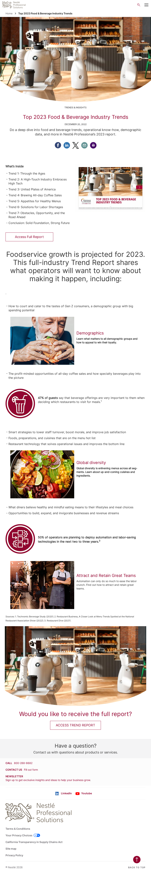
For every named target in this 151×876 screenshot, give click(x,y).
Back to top (136, 867)
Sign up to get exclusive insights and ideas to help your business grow (48, 780)
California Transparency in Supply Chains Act (34, 842)
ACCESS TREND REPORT (75, 725)
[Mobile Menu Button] (146, 5)
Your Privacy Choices (19, 835)
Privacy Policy (14, 855)
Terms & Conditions (18, 828)
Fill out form (31, 769)
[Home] (14, 4)
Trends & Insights (75, 107)
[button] (93, 145)
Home (9, 13)
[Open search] (138, 4)
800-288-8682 (23, 763)
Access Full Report (29, 237)
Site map (11, 848)
